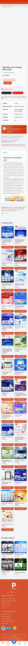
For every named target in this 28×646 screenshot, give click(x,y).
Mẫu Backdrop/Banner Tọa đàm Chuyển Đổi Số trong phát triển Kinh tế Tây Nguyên (7, 350)
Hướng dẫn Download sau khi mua (8, 600)
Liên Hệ (3, 607)
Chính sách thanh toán (6, 618)
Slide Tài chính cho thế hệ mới (7, 525)
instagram (19, 592)
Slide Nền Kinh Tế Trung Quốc (20, 263)
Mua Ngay (7, 83)
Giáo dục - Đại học (5, 209)
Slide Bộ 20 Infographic (7, 503)
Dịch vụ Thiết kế (4, 623)
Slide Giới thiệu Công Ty (20, 326)
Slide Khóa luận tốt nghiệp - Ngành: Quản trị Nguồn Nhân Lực (7, 416)
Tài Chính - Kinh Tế (12, 210)
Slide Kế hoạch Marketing (5, 393)
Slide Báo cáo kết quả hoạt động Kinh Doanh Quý (19, 284)
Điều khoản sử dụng (5, 614)
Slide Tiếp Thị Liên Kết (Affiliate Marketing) (20, 306)
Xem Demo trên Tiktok (7, 92)
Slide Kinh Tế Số (18, 415)
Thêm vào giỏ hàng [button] (7, 247)
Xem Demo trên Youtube (18, 92)
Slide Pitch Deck (18, 482)
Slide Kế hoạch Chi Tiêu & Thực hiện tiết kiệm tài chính (7, 284)
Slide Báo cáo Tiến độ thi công (7, 438)
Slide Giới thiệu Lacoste (20, 572)
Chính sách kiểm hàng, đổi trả (7, 621)
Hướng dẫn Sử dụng (5, 603)
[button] (14, 56)
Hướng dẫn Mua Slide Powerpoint (8, 598)
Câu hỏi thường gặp (5, 605)
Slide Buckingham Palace (6, 572)
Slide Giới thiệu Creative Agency (7, 263)
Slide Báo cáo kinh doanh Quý (7, 306)
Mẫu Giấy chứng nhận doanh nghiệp (6, 373)
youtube (12, 592)
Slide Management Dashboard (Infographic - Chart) (7, 461)
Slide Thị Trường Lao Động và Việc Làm (19, 373)
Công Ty (24, 207)
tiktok (8, 592)
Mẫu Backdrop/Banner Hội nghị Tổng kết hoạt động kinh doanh (20, 240)
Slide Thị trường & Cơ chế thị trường (20, 349)
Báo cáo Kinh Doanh (16, 207)
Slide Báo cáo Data (19, 554)
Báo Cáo (9, 207)
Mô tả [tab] (5, 152)
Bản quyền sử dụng (8, 89)
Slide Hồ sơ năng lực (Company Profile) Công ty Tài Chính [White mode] (20, 439)
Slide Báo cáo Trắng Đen (7, 554)
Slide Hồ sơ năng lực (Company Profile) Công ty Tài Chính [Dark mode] (20, 394)
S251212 (6, 213)
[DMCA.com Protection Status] (14, 629)
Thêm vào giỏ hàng (10, 80)
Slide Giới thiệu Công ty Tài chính (20, 461)
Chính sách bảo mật (5, 616)
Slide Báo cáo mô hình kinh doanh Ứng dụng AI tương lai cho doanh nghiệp (7, 241)
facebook (16, 592)
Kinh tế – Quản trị (15, 209)
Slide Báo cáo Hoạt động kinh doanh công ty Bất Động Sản (7, 327)
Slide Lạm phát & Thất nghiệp (19, 504)
